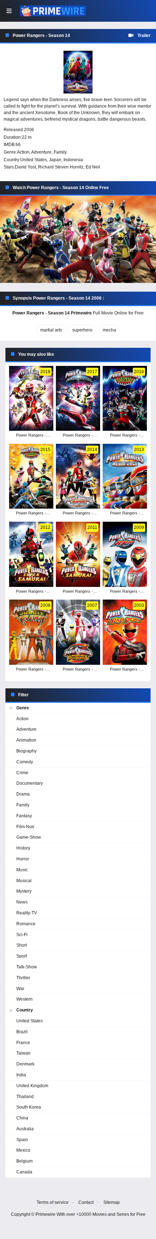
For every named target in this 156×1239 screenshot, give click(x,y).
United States (33, 159)
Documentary (29, 783)
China (22, 1118)
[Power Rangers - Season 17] (125, 554)
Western (24, 999)
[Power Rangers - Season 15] (78, 632)
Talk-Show (26, 966)
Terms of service (53, 1202)
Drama (23, 794)
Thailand (25, 1096)
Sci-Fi (22, 934)
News (22, 902)
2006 (29, 129)
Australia (25, 1128)
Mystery (24, 891)
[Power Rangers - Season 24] (78, 398)
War (20, 988)
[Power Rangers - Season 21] (78, 476)
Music (22, 869)
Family (60, 152)
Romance (26, 923)
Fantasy (24, 815)
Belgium (24, 1161)
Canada (24, 1172)
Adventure (41, 152)
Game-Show (28, 837)
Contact (86, 1202)
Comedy (24, 761)
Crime (22, 772)
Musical (24, 880)
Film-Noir (25, 826)
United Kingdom (32, 1085)
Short (21, 945)
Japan (55, 159)
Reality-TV (26, 912)
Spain (22, 1139)
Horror (22, 859)
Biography (26, 751)
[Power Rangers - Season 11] (125, 632)
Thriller (23, 977)
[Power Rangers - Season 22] (31, 476)
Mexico (23, 1150)
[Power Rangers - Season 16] (31, 632)
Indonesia (73, 159)
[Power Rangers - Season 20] (125, 476)
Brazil (22, 1031)
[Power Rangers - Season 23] (125, 398)
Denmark (25, 1064)
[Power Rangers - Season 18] (78, 554)
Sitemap (111, 1202)
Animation (26, 740)
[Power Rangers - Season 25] (31, 398)
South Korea (28, 1107)
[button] (78, 239)
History (23, 848)
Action (23, 152)
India (21, 1074)
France (23, 1042)
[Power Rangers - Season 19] (31, 554)
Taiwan (23, 1053)
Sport (21, 956)
